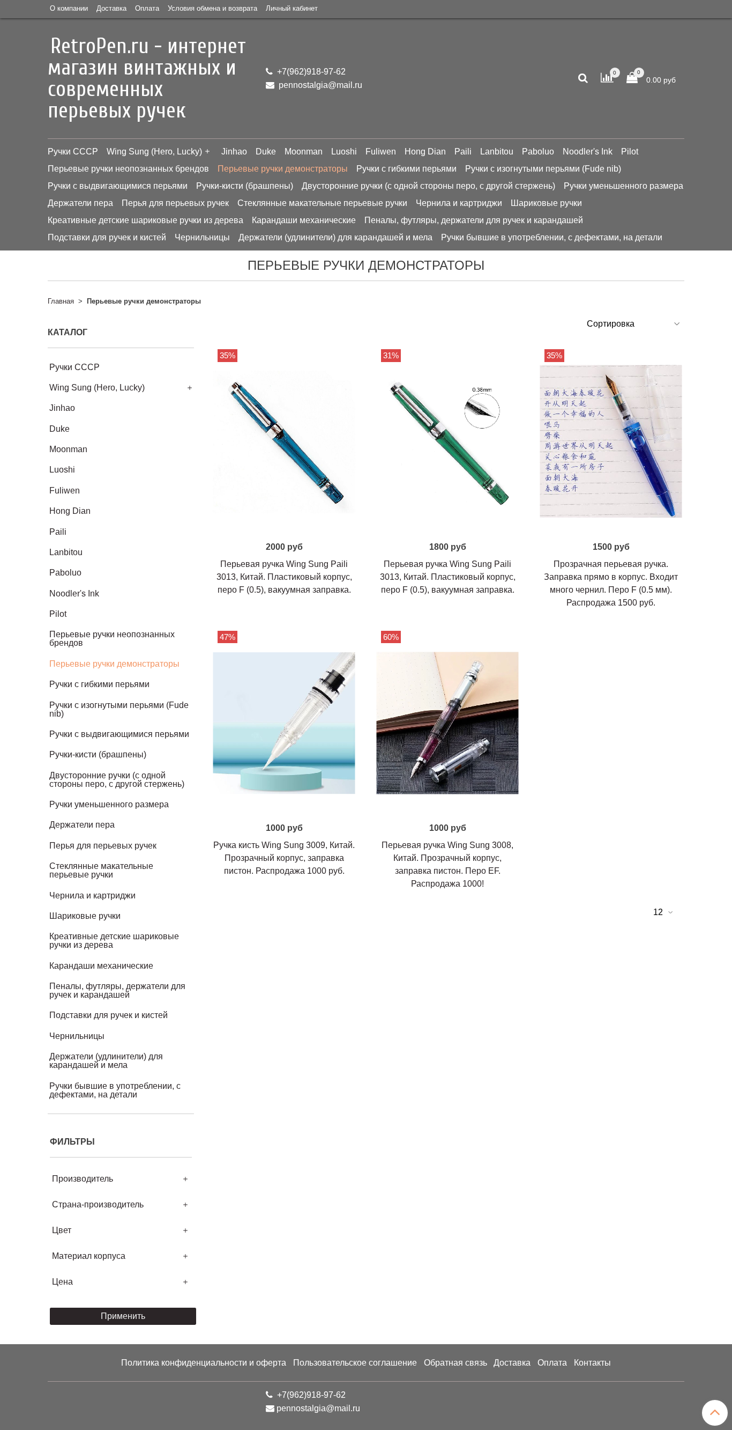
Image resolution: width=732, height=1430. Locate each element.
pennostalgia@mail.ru (319, 85)
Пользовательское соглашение (355, 1362)
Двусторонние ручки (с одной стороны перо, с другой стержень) (428, 185)
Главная (61, 301)
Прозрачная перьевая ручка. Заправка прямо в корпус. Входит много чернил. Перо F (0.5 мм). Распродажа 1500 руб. (611, 583)
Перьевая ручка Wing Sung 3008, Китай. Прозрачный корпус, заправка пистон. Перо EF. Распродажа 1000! (447, 864)
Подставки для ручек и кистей (107, 237)
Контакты (592, 1362)
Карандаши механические (304, 220)
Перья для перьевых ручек (175, 203)
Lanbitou (496, 151)
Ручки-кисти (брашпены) (244, 185)
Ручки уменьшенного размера (623, 185)
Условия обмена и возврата (212, 8)
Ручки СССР (73, 151)
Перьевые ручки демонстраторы (283, 168)
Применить (123, 1316)
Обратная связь (455, 1362)
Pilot (629, 151)
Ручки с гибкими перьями (406, 168)
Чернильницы (202, 237)
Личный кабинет (292, 8)
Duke (266, 151)
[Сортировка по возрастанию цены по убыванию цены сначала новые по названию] (632, 324)
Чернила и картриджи (459, 203)
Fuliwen (380, 151)
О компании (69, 8)
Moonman (304, 151)
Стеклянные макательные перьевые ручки (322, 203)
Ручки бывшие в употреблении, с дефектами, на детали (551, 237)
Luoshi (344, 151)
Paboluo (538, 151)
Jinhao (234, 151)
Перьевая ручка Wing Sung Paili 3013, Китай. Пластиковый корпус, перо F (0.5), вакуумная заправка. (284, 576)
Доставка (111, 8)
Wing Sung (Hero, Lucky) (154, 151)
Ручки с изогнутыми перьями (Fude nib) (543, 168)
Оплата (147, 8)
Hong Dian (425, 151)
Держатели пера (80, 203)
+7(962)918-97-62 (310, 71)
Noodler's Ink (588, 151)
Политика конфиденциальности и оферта (203, 1362)
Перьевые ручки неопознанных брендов (128, 168)
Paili (463, 151)
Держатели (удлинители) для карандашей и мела (335, 237)
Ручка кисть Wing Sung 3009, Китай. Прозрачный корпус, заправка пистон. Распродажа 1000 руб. (284, 858)
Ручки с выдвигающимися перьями (118, 185)
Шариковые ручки (546, 203)
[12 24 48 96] (662, 912)
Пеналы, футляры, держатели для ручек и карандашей (473, 220)
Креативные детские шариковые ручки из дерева (145, 220)
